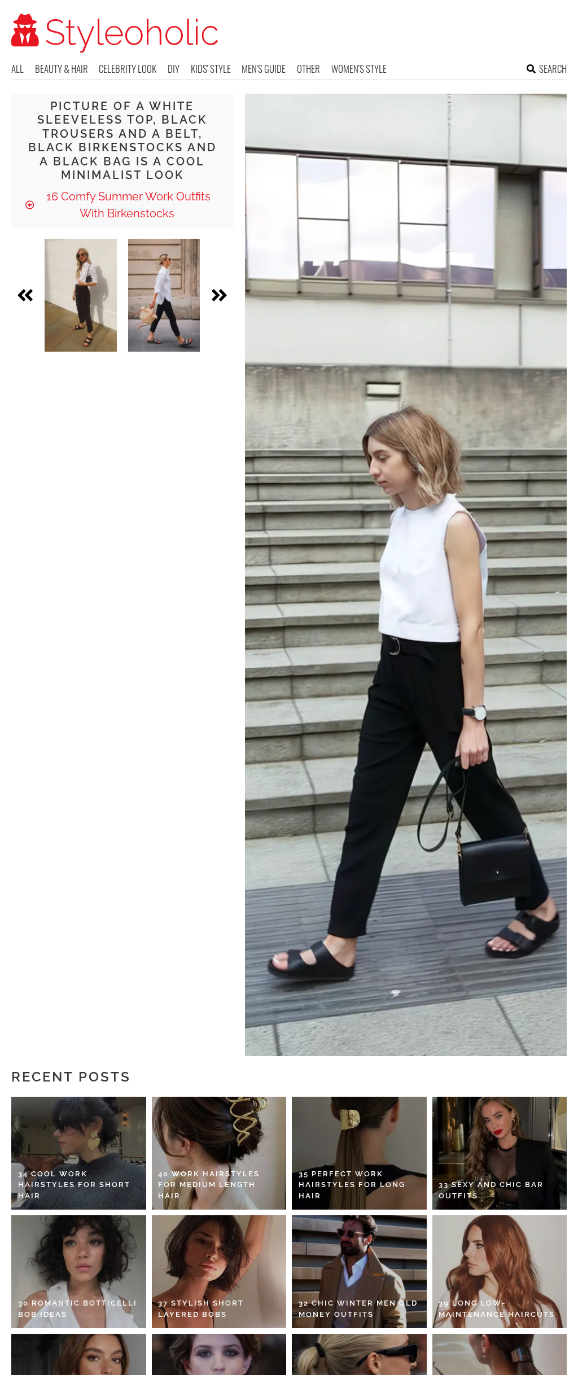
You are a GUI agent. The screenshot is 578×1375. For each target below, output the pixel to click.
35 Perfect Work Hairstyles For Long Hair (352, 1185)
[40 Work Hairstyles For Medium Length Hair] (219, 1153)
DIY (173, 69)
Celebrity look (127, 69)
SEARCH (553, 69)
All (17, 69)
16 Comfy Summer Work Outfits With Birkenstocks (127, 205)
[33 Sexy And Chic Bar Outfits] (499, 1153)
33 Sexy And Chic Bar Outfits (491, 1190)
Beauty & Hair (61, 69)
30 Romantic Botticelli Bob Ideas (77, 1309)
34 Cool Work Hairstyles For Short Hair (74, 1185)
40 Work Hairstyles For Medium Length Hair (209, 1185)
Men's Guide (264, 69)
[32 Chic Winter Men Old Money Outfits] (359, 1271)
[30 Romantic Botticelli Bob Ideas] (78, 1271)
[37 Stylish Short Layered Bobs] (219, 1271)
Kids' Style (211, 69)
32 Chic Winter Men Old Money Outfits (358, 1309)
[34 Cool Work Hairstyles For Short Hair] (78, 1153)
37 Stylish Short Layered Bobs (201, 1309)
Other (308, 69)
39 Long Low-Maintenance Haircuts (497, 1309)
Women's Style (359, 69)
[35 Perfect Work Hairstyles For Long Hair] (359, 1153)
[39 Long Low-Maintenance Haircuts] (499, 1271)
